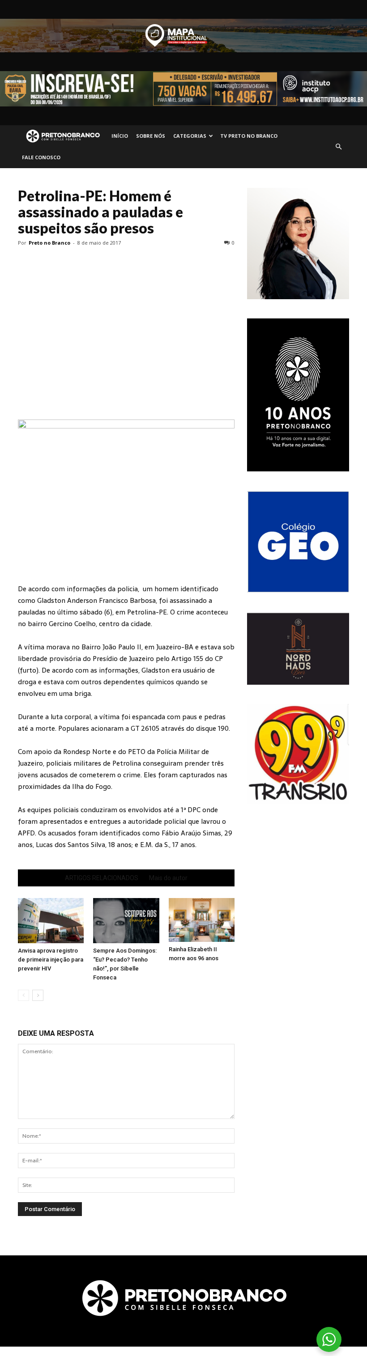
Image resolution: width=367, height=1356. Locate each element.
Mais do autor (168, 878)
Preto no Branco (49, 242)
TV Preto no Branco (248, 135)
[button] (338, 146)
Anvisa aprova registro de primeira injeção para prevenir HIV (50, 959)
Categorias (189, 135)
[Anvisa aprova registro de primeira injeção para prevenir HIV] (51, 920)
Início (119, 135)
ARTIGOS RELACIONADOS (101, 878)
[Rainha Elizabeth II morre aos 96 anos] (202, 920)
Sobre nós (150, 135)
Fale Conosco (41, 157)
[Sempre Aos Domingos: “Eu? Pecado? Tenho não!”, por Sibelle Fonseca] (126, 920)
